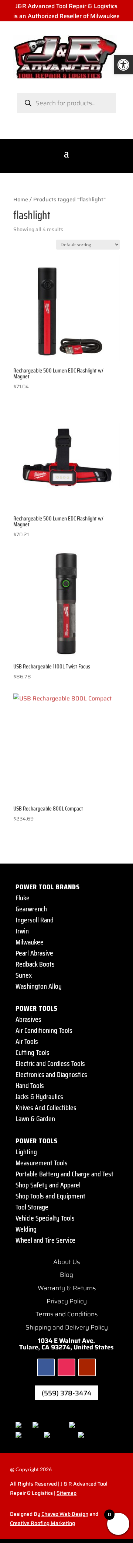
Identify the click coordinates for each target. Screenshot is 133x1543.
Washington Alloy (39, 986)
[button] (123, 64)
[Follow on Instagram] (66, 1367)
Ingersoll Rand (35, 920)
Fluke (23, 898)
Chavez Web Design (64, 1514)
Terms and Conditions (66, 1314)
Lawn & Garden (35, 1118)
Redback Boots (35, 964)
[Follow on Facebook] (46, 1367)
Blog (66, 1274)
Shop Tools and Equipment (50, 1196)
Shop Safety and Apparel (48, 1185)
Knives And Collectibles (46, 1107)
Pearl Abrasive (34, 953)
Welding (26, 1229)
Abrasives (28, 1019)
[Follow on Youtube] (87, 1367)
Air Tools (27, 1041)
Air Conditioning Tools (44, 1030)
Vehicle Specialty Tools (45, 1218)
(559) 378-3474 (67, 1393)
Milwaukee (30, 942)
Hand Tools (30, 1085)
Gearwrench (31, 909)
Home (20, 199)
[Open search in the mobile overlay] (66, 103)
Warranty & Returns (67, 1288)
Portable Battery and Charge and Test (64, 1174)
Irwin (22, 931)
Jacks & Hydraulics (39, 1096)
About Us (66, 1262)
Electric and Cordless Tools (50, 1063)
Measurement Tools (42, 1163)
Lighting (26, 1152)
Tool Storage (32, 1207)
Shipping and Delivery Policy (66, 1327)
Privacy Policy (67, 1301)
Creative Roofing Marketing (42, 1523)
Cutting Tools (33, 1052)
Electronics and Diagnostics (51, 1074)
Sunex (24, 975)
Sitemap (66, 1493)
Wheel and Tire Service (45, 1240)
